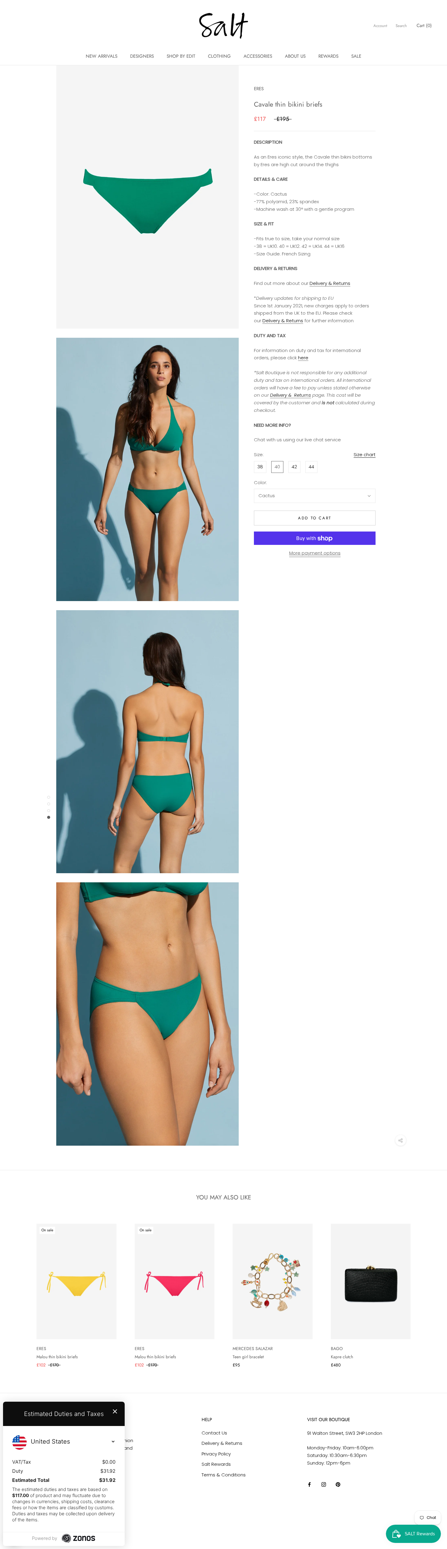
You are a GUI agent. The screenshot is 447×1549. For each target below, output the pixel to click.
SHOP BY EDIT (181, 56)
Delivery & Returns (330, 283)
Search (401, 26)
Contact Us (214, 1433)
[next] (428, 1289)
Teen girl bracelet (248, 1357)
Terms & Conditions (224, 1475)
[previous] (19, 1289)
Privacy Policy (216, 1454)
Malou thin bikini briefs (57, 1357)
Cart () (424, 25)
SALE (356, 56)
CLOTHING (219, 56)
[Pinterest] (338, 1484)
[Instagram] (323, 1484)
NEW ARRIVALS (101, 56)
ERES (259, 88)
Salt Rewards (216, 1464)
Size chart (365, 455)
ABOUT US (295, 56)
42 (294, 466)
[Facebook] (309, 1484)
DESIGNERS (142, 56)
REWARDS (328, 56)
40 (277, 466)
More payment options (315, 553)
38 (260, 466)
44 (311, 466)
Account (380, 26)
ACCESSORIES (258, 56)
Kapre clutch (342, 1357)
